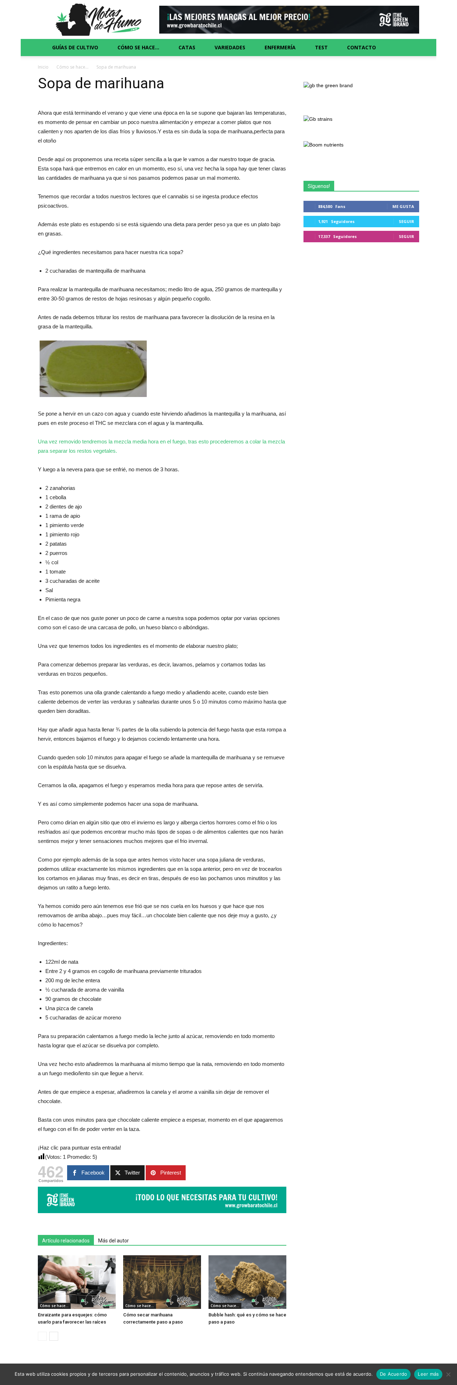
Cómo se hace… (138, 47)
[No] (448, 1374)
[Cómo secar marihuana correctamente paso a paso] (162, 1282)
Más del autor (113, 1240)
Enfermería (280, 47)
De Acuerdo (393, 1374)
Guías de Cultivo (75, 47)
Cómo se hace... (72, 67)
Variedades (230, 47)
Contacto (361, 47)
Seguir (406, 221)
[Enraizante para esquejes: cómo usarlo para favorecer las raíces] (77, 1282)
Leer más (428, 1374)
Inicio (43, 67)
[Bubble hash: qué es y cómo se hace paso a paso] (247, 1282)
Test (321, 47)
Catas (187, 47)
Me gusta (403, 206)
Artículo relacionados (66, 1240)
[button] (410, 47)
